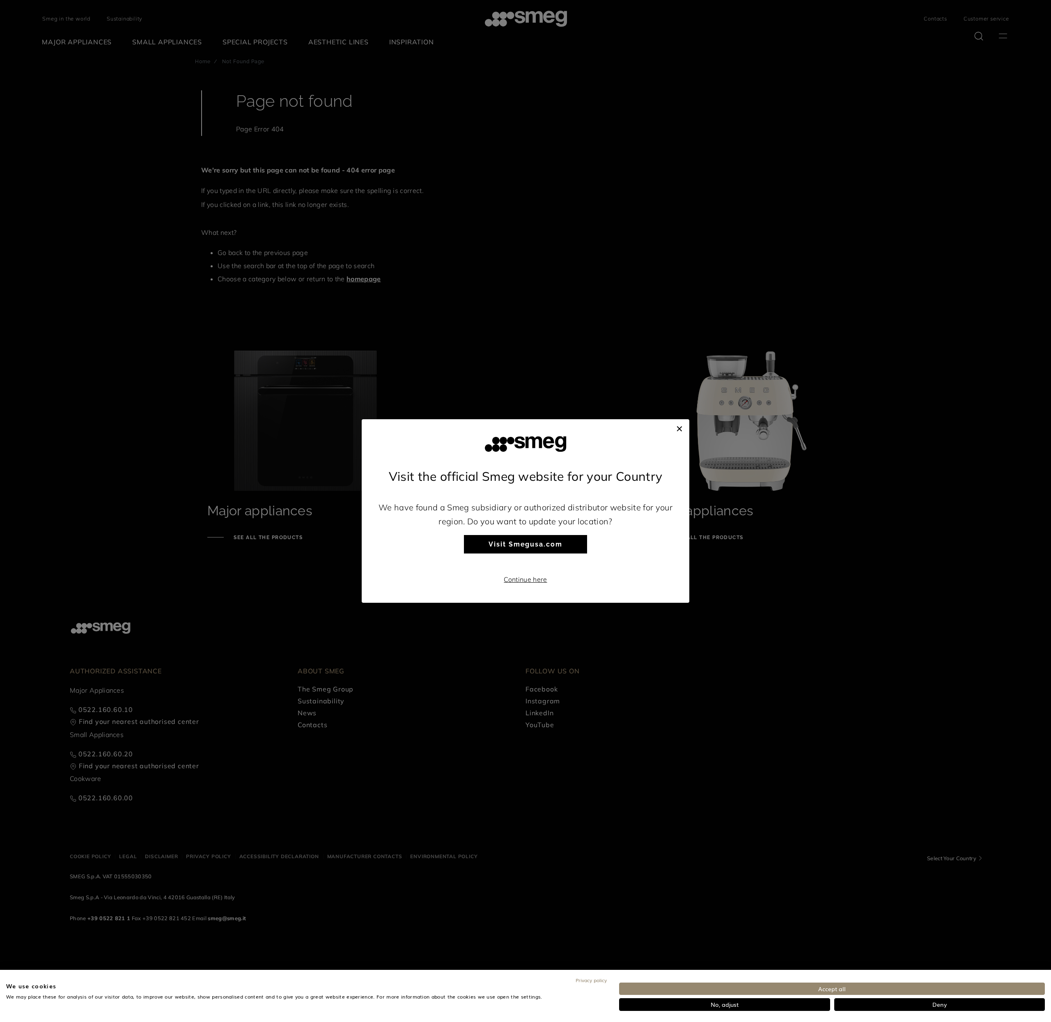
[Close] (679, 427)
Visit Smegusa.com (525, 544)
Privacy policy (591, 980)
